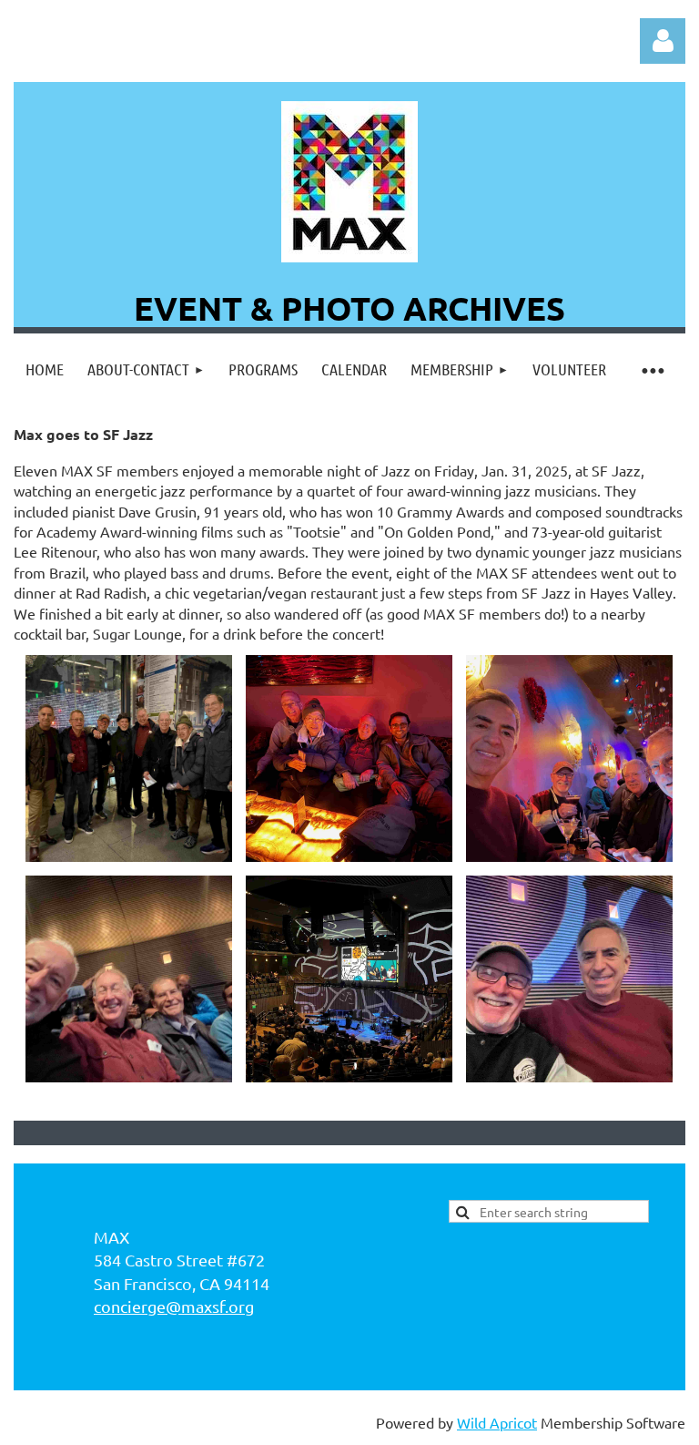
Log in (662, 41)
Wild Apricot (497, 1422)
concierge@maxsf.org (174, 1306)
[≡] (651, 369)
